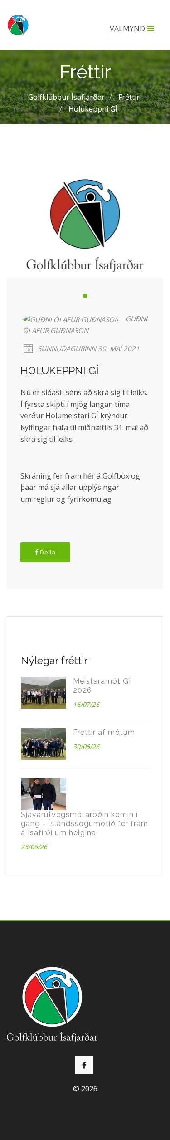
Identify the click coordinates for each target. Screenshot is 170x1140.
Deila (47, 552)
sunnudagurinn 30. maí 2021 (88, 348)
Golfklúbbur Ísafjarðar (66, 97)
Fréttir (129, 97)
